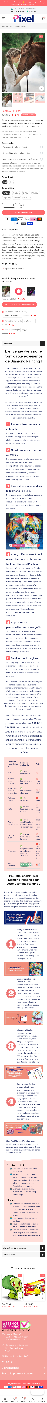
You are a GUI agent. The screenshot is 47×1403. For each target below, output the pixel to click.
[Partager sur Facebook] (3, 264)
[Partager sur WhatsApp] (16, 264)
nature (41, 253)
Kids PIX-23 (28, 1304)
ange (12, 244)
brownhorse (38, 244)
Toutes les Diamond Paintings (28, 241)
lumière (9, 253)
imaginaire (22, 250)
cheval (4, 247)
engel (20, 247)
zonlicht (27, 259)
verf (9, 259)
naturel (4, 256)
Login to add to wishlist (14, 269)
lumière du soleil (19, 253)
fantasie (26, 247)
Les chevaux (29, 238)
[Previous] (3, 62)
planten (5, 259)
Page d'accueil (7, 26)
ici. (15, 731)
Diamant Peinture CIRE (13, 321)
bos (31, 244)
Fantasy (32, 247)
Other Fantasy (13, 256)
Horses (14, 250)
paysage (28, 256)
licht (3, 253)
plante (41, 256)
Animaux (15, 235)
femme (39, 247)
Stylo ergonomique (12, 330)
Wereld (21, 259)
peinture (35, 256)
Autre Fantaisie (24, 235)
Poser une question (10, 230)
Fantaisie (20, 238)
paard (21, 256)
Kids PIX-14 (6, 1304)
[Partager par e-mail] (13, 264)
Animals (18, 244)
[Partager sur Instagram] (7, 1361)
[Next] (43, 62)
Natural (36, 253)
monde (29, 253)
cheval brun (12, 247)
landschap (39, 250)
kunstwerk (30, 250)
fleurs (4, 250)
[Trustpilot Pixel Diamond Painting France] (26, 864)
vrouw (14, 259)
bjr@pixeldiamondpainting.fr (27, 8)
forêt (9, 250)
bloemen (25, 244)
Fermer (44, 3)
